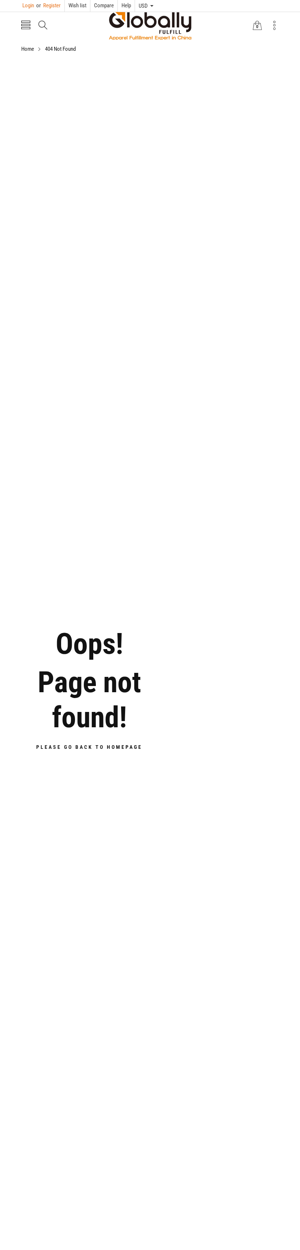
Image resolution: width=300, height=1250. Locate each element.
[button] (25, 26)
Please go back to (89, 747)
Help (126, 5)
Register (48, 5)
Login (28, 5)
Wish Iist (77, 5)
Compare (104, 5)
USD (143, 6)
